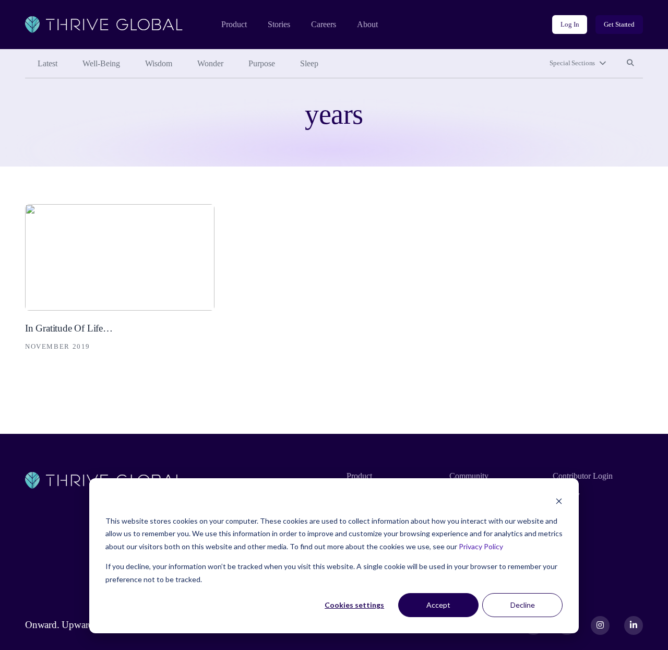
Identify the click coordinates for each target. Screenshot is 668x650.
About (367, 24)
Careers (323, 24)
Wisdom (158, 63)
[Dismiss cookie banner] (559, 500)
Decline (522, 604)
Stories (279, 24)
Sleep (309, 63)
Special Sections (572, 63)
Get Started (619, 24)
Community (468, 475)
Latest (47, 63)
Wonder (210, 63)
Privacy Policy (481, 546)
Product (234, 24)
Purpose (261, 63)
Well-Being (101, 63)
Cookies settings (354, 604)
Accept (438, 604)
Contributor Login (583, 475)
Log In (569, 24)
